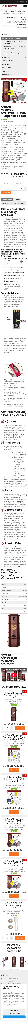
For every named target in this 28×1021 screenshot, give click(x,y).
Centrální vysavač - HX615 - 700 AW (13, 413)
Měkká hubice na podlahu (12, 267)
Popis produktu (7, 200)
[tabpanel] (14, 962)
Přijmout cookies (14, 1017)
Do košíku (7, 192)
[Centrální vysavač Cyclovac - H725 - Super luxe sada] (14, 882)
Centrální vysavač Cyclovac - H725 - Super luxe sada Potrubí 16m (14, 737)
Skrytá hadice (6, 68)
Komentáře (5, 203)
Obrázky (17, 200)
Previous (2, 962)
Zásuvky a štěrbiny (8, 61)
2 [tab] (13, 970)
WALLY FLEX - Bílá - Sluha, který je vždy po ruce (14, 905)
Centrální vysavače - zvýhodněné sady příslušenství (16, 23)
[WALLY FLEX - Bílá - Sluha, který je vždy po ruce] (14, 924)
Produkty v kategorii (18, 203)
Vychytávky (6, 71)
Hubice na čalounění (10, 284)
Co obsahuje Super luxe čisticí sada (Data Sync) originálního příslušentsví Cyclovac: (13, 253)
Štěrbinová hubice (10, 281)
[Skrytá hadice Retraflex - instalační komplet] (14, 798)
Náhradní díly (6, 75)
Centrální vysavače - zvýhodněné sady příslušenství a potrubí (14, 53)
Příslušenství (6, 57)
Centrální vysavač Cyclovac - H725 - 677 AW (14, 695)
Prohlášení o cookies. (8, 1006)
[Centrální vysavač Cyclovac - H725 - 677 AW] (14, 714)
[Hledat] (18, 2)
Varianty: (3, 181)
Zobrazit (14, 770)
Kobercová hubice (10, 270)
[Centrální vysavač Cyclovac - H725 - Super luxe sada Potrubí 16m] (14, 756)
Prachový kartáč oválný (11, 278)
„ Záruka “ (18, 566)
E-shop (5, 11)
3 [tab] (15, 970)
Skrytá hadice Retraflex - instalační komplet (14, 779)
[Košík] (26, 2)
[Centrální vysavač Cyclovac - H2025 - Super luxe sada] (14, 840)
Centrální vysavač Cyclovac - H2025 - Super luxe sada (14, 821)
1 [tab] (10, 970)
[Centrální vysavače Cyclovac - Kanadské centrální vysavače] (9, 6)
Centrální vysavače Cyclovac (17, 11)
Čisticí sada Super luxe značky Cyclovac (13, 212)
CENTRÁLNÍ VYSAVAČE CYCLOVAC (10, 10)
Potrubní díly (6, 64)
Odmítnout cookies (14, 1013)
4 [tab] (17, 970)
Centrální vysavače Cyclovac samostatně (13, 42)
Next (25, 962)
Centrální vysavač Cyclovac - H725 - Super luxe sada (14, 863)
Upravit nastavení (14, 1010)
